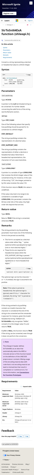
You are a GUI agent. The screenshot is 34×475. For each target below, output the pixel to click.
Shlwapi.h (10, 25)
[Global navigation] (2, 20)
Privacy (13, 467)
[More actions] (30, 24)
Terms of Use (25, 469)
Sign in (30, 20)
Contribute (5, 467)
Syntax (5, 47)
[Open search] (25, 20)
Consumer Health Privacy (9, 469)
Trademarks (5, 472)
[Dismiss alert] (30, 3)
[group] (18, 272)
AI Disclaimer (6, 464)
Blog (27, 464)
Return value (7, 52)
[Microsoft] (17, 20)
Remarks (5, 55)
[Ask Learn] (27, 24)
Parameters (6, 50)
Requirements (7, 57)
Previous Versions (17, 464)
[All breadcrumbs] (3, 24)
